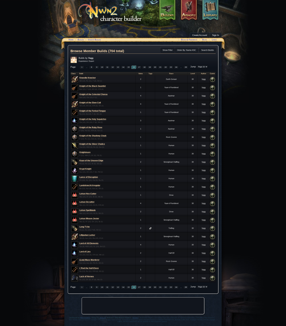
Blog (204, 39)
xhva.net (103, 318)
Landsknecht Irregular (89, 185)
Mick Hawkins (85, 318)
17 (139, 67)
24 (176, 67)
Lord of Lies (85, 252)
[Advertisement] (143, 305)
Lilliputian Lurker (87, 235)
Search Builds (207, 50)
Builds (81, 39)
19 (150, 67)
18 (144, 67)
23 (171, 67)
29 (186, 67)
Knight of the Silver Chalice (92, 144)
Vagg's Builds (94, 39)
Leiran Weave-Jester (89, 218)
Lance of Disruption (88, 177)
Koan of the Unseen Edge (91, 160)
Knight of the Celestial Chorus (93, 94)
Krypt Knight (85, 169)
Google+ (135, 318)
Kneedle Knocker (87, 78)
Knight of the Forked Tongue (92, 111)
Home (71, 39)
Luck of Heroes (86, 276)
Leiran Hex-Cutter (87, 194)
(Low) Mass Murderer (89, 260)
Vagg (204, 79)
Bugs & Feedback (189, 39)
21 (160, 67)
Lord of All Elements (88, 243)
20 (155, 67)
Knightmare (85, 152)
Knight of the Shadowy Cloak (92, 136)
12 (113, 67)
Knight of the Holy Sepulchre (92, 119)
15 (129, 67)
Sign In (215, 35)
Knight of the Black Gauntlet (92, 86)
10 (102, 67)
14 (123, 67)
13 (118, 67)
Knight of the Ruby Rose (90, 127)
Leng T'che (84, 227)
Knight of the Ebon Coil (90, 102)
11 (107, 67)
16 (134, 67)
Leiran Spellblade (87, 210)
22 (166, 67)
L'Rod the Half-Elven (89, 268)
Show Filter (168, 50)
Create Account (199, 35)
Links (214, 39)
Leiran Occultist (86, 202)
